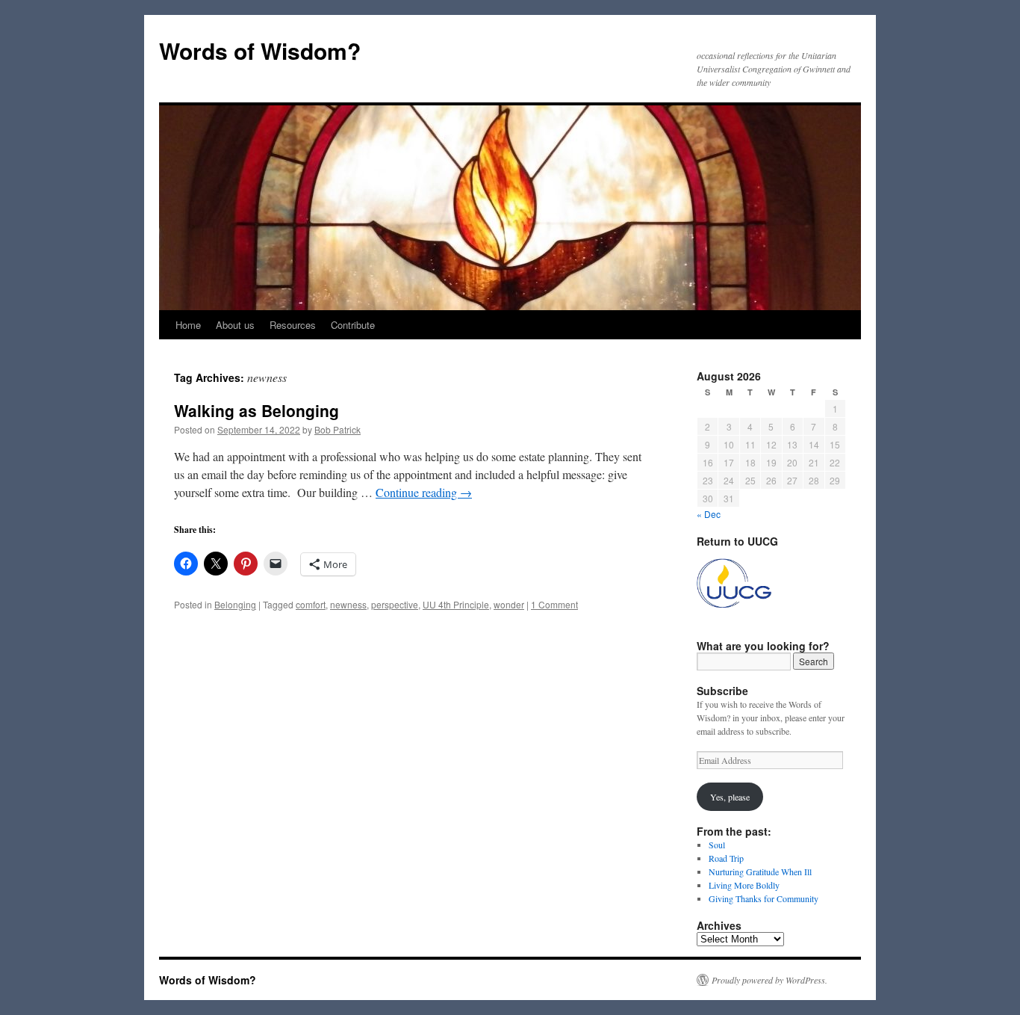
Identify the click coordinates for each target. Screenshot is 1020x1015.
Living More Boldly (744, 885)
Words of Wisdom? (260, 50)
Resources (293, 325)
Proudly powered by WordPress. (769, 980)
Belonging (235, 604)
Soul (717, 845)
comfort (311, 604)
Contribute (353, 325)
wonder (509, 604)
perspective (394, 604)
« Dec (709, 514)
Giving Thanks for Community (763, 898)
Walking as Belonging (256, 410)
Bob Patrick (337, 429)
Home (188, 325)
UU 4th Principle (456, 604)
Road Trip (726, 858)
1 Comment (554, 604)
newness (348, 604)
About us (235, 325)
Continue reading (424, 492)
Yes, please (730, 797)
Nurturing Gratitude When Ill (760, 871)
